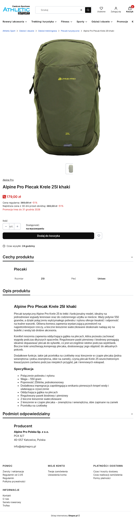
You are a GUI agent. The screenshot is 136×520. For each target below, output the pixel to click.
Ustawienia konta (57, 474)
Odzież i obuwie (26, 31)
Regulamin (8, 478)
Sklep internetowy (64, 515)
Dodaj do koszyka (48, 235)
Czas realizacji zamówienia (107, 474)
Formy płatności (101, 478)
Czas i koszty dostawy (105, 471)
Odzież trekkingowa (47, 31)
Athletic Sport (9, 31)
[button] (88, 10)
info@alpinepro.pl (25, 446)
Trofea (6, 505)
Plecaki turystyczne (70, 31)
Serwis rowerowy (12, 502)
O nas (6, 498)
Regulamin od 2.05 (13, 474)
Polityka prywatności (14, 481)
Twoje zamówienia (58, 471)
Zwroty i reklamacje (13, 471)
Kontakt (7, 495)
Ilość (5, 220)
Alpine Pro (8, 179)
